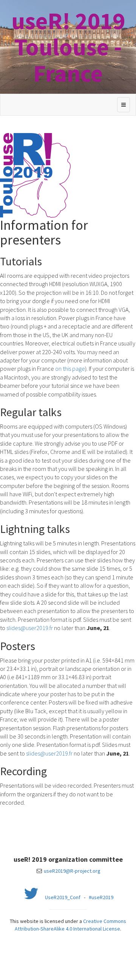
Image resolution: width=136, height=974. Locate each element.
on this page (70, 368)
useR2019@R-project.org (72, 870)
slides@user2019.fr (29, 628)
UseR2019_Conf (62, 897)
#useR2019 (101, 897)
